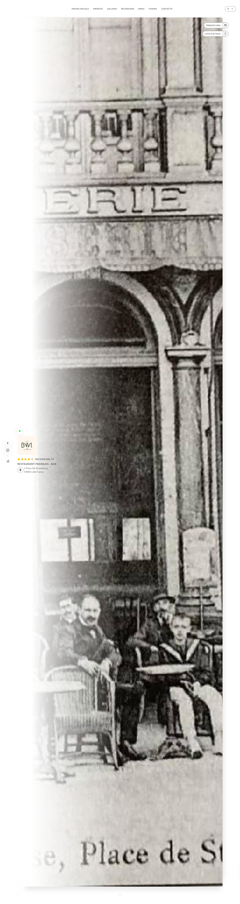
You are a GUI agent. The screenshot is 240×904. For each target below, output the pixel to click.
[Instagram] (8, 450)
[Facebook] (8, 443)
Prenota (98, 9)
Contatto (166, 9)
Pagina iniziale (80, 9)
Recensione (127, 9)
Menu (141, 9)
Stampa (153, 9)
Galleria (112, 9)
